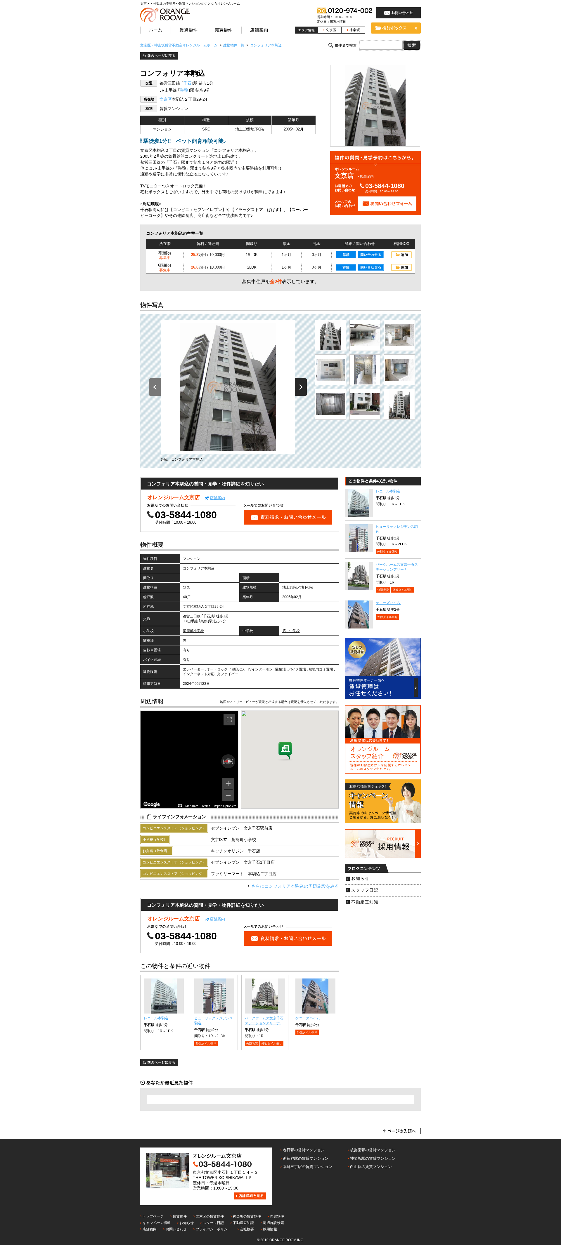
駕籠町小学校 (193, 631)
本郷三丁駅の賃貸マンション (307, 1166)
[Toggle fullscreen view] (229, 719)
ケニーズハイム (308, 1018)
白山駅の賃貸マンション (371, 1166)
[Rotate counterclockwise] (223, 761)
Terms (206, 806)
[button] (285, 751)
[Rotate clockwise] (233, 761)
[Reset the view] (228, 761)
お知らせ (360, 878)
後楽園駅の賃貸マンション (373, 1150)
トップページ (153, 1216)
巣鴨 (184, 90)
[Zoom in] (228, 783)
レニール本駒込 (156, 1018)
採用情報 (270, 1229)
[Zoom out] (228, 795)
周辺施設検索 (273, 1223)
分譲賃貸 (252, 1043)
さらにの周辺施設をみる (295, 886)
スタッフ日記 (364, 890)
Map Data (191, 806)
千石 (187, 83)
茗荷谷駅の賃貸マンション (305, 1158)
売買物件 (277, 1216)
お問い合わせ (176, 1229)
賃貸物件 (180, 1216)
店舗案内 (367, 177)
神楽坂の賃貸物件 (247, 1216)
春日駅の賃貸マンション (304, 1150)
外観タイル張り (206, 1043)
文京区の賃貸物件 (210, 1216)
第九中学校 (291, 631)
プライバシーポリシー (213, 1229)
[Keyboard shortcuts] (180, 805)
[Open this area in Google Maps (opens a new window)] (151, 804)
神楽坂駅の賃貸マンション (373, 1158)
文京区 (166, 99)
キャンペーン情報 (157, 1223)
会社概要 (247, 1229)
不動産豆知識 (364, 902)
